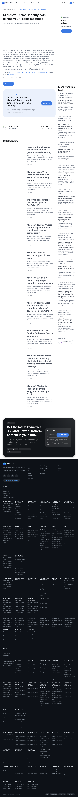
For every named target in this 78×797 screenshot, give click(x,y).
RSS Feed (30, 478)
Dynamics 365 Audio (8, 665)
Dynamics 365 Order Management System (56, 527)
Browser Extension (44, 470)
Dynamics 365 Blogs (8, 503)
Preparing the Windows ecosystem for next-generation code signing (39, 150)
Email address (51, 430)
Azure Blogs (6, 491)
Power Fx (18, 629)
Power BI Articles (7, 784)
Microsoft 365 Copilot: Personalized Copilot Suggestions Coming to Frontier (65, 321)
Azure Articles (6, 651)
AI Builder (18, 616)
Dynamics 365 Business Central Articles (19, 666)
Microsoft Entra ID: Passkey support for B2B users (39, 255)
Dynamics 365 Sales (7, 554)
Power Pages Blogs (32, 631)
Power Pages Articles (32, 784)
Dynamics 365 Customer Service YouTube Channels (56, 514)
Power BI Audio (6, 788)
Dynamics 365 (7, 501)
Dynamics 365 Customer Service (56, 503)
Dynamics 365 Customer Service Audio (56, 677)
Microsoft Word (45, 598)
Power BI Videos (7, 786)
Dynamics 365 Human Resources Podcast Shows (32, 541)
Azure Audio (6, 655)
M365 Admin (12, 74)
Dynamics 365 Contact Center (45, 502)
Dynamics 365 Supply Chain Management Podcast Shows (20, 572)
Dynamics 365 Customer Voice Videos (68, 670)
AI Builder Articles (19, 769)
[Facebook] (45, 129)
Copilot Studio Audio (32, 773)
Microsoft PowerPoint (31, 599)
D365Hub (9, 3)
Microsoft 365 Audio (8, 739)
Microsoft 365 (67, 341)
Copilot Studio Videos (32, 771)
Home (4, 9)
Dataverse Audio (44, 773)
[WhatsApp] (54, 129)
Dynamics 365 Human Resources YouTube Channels (32, 536)
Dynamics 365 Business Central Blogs (19, 508)
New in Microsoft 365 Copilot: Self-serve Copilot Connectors (40, 333)
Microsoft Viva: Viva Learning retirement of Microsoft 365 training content (65, 127)
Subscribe (64, 434)
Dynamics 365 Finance (19, 525)
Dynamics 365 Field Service (7, 525)
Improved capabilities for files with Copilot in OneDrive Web (39, 202)
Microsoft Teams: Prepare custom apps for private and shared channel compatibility (66, 174)
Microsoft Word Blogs (45, 601)
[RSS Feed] (16, 475)
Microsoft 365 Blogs (8, 580)
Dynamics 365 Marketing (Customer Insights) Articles (45, 691)
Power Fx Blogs (19, 631)
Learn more (8, 83)
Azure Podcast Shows (8, 497)
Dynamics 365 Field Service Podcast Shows (7, 540)
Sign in (63, 3)
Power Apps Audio (56, 773)
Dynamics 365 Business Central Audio (19, 677)
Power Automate (69, 616)
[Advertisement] (29, 37)
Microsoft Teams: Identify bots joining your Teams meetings (28, 72)
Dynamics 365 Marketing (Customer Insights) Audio (45, 703)
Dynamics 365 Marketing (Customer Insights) (44, 527)
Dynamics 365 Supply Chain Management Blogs (20, 561)
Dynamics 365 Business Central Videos (19, 672)
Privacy (60, 470)
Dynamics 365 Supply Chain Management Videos (20, 721)
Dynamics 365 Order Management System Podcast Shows (57, 545)
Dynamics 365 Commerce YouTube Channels (32, 510)
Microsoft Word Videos (45, 755)
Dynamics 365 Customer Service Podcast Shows (56, 520)
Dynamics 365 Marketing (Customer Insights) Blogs (45, 533)
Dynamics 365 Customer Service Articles (56, 666)
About (59, 465)
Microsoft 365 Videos (8, 737)
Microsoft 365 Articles (8, 734)
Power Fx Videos (19, 786)
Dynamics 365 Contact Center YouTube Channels (45, 510)
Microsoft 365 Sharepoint (44, 579)
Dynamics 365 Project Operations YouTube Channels (69, 536)
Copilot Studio (32, 616)
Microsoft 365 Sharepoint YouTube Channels (44, 587)
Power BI (6, 629)
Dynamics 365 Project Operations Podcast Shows (69, 541)
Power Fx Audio (19, 788)
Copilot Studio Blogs (32, 618)
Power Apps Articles (56, 769)
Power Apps (55, 616)
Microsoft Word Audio (45, 757)
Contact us (46, 103)
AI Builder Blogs (19, 618)
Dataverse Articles (44, 769)
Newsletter (42, 473)
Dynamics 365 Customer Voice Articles (68, 664)
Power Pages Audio (32, 788)
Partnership (41, 3)
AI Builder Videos (19, 771)
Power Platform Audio (8, 775)
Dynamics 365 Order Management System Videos (57, 697)
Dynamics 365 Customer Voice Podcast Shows (68, 516)
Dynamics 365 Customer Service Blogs (56, 508)
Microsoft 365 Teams (56, 579)
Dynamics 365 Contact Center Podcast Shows (45, 516)
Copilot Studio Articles (32, 769)
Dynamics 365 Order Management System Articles (57, 691)
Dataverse (43, 616)
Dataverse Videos (44, 771)
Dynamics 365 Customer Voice (69, 502)
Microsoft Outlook (18, 599)
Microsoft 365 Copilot (19, 579)
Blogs (25, 3)
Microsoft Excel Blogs (69, 580)
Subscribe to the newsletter (12, 480)
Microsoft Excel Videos (69, 738)
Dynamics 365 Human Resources (31, 526)
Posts (18, 3)
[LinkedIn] (42, 129)
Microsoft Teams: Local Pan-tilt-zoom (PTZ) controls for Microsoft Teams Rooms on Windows (66, 244)
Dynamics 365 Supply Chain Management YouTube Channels (20, 566)
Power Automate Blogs (69, 618)
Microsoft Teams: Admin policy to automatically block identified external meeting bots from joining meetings (39, 361)
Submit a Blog (43, 465)
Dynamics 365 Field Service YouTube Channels (7, 534)
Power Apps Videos (56, 771)
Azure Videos (6, 653)
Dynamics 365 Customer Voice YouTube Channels (68, 510)
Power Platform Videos (8, 773)
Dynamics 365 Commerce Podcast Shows (32, 516)
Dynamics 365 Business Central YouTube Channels (19, 514)
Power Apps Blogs (56, 618)
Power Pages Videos (32, 786)
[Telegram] (48, 129)
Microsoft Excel (69, 578)
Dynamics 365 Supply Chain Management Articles (20, 715)
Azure (5, 489)
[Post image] (14, 155)
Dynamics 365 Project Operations (68, 526)
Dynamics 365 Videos (8, 663)
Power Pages (31, 629)
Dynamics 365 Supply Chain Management (19, 555)
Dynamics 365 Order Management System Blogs (57, 533)
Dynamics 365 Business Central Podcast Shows (19, 520)
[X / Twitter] (4, 475)
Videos (29, 473)
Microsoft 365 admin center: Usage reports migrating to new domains (40, 280)
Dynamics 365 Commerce (31, 502)
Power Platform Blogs (8, 618)
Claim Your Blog (44, 468)
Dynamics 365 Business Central (19, 503)
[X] (51, 129)
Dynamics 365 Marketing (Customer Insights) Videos (45, 697)
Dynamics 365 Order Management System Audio (57, 703)
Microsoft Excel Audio (69, 741)
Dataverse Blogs (43, 618)
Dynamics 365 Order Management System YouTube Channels (57, 539)
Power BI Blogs (6, 631)
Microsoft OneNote (6, 599)
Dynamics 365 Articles (8, 661)
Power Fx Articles (19, 784)
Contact (33, 3)
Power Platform (8, 616)
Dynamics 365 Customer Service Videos (56, 672)
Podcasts (30, 475)
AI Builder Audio (19, 773)
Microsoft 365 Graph (32, 579)
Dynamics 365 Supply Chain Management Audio (20, 726)
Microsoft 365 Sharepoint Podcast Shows (44, 593)
